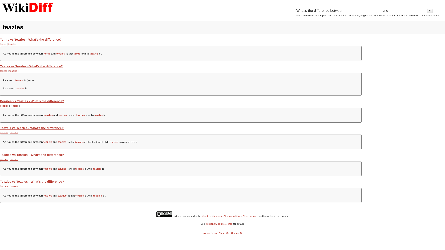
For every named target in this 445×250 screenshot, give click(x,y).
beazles (4, 105)
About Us (224, 233)
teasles (4, 159)
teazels (4, 132)
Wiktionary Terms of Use (219, 223)
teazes (3, 70)
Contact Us (237, 233)
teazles (12, 44)
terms (3, 44)
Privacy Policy (209, 233)
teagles (14, 186)
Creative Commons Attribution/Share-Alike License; (230, 216)
